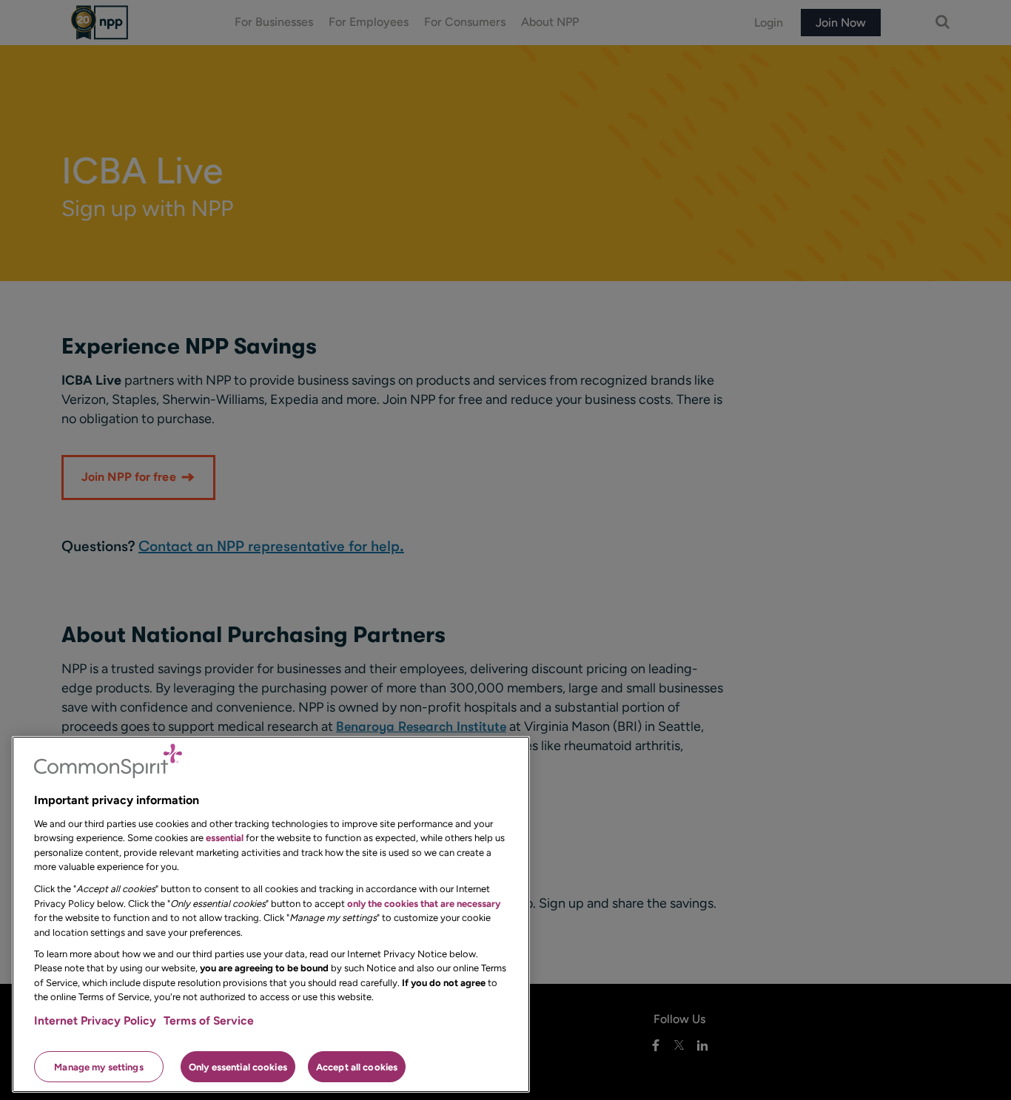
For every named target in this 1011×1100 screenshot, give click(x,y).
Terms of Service (209, 1020)
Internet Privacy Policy (95, 1020)
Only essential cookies (238, 1066)
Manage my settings (98, 1066)
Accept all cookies (356, 1066)
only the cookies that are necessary (423, 902)
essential (224, 837)
